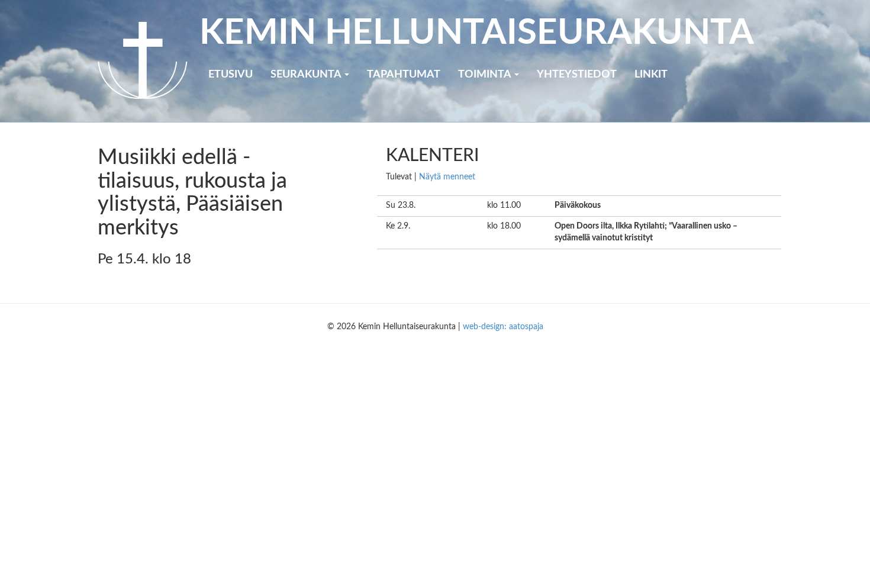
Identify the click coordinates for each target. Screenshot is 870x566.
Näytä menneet (447, 177)
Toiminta (485, 74)
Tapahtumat (403, 74)
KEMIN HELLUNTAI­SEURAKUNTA (476, 33)
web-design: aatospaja (503, 327)
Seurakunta (306, 74)
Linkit (651, 74)
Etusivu (230, 74)
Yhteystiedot (577, 74)
